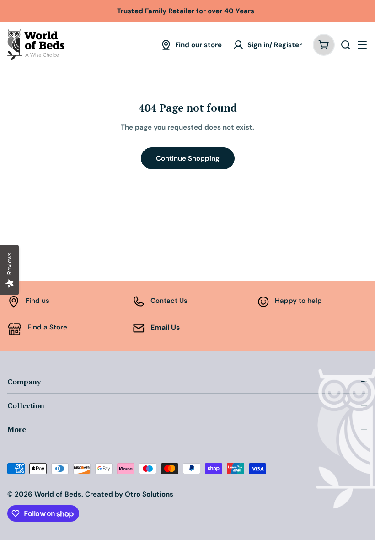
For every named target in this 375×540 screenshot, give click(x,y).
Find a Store (47, 327)
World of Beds (57, 494)
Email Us (165, 327)
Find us (37, 300)
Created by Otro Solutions (129, 494)
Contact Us (169, 300)
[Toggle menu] (362, 44)
